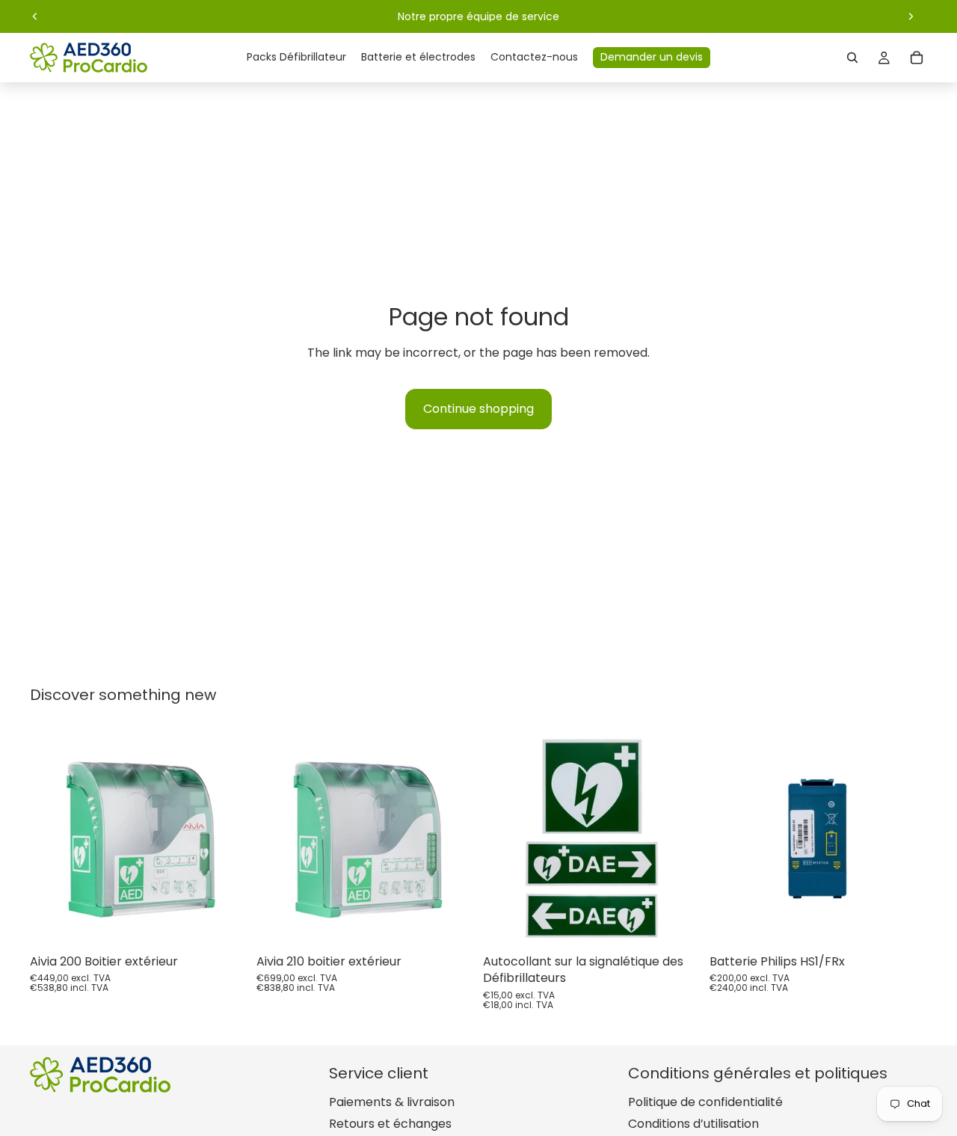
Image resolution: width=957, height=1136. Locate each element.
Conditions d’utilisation (693, 1123)
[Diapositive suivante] (910, 16)
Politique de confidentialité (705, 1102)
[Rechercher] (852, 57)
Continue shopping (478, 408)
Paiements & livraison (392, 1102)
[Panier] (916, 57)
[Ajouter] (224, 924)
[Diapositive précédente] (35, 16)
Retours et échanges (390, 1123)
